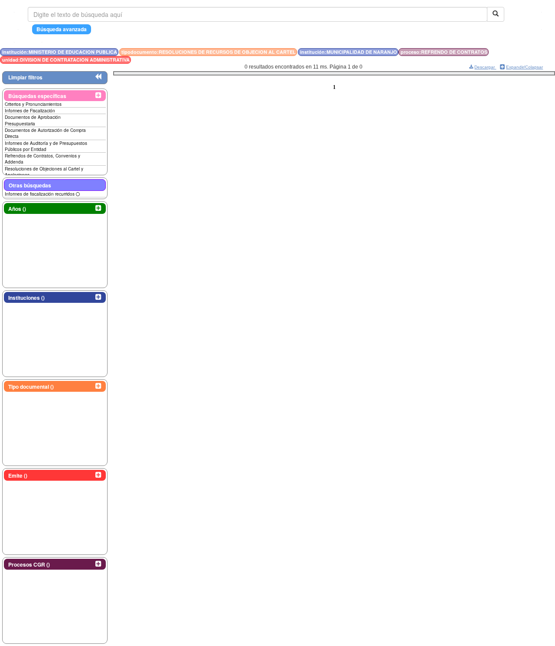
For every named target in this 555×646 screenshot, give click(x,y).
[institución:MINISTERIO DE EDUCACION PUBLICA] (517, 52)
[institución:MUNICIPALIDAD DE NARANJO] (522, 52)
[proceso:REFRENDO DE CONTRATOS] (525, 52)
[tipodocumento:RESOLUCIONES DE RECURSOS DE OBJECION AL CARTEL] (520, 52)
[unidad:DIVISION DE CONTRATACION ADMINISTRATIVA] (527, 52)
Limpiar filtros (25, 77)
